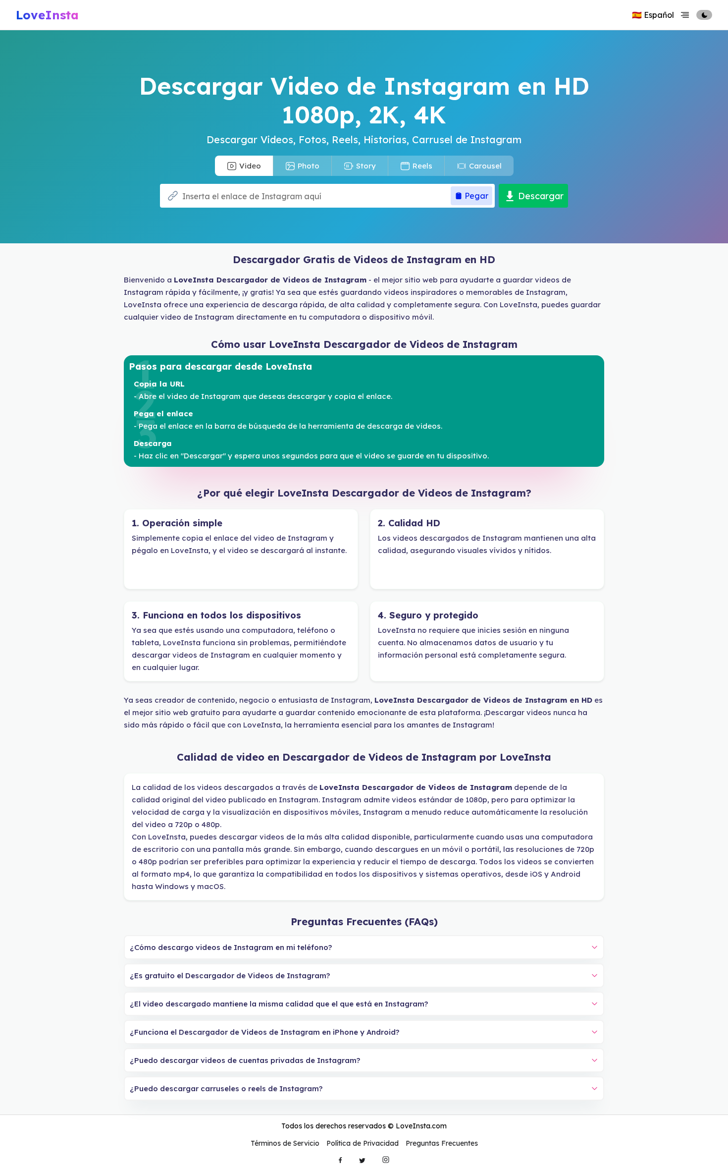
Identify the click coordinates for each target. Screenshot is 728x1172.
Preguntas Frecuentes (442, 1143)
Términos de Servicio (285, 1143)
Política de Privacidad (362, 1143)
